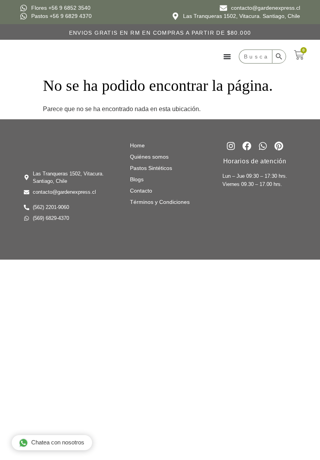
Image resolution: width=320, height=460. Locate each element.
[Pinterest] (278, 146)
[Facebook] (246, 146)
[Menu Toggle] (227, 56)
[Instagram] (230, 146)
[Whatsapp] (262, 146)
